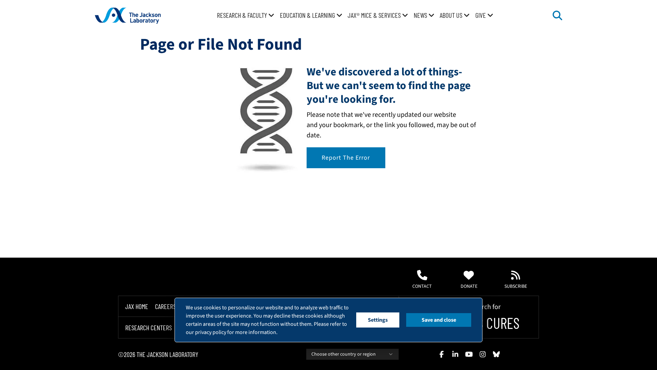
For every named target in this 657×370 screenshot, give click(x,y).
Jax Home (136, 306)
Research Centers (148, 327)
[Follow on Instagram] (482, 354)
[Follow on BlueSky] (496, 354)
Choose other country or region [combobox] (343, 354)
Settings (378, 320)
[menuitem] (245, 15)
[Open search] (557, 15)
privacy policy (210, 332)
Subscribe (515, 286)
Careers (165, 306)
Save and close (439, 320)
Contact (422, 286)
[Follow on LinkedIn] (455, 354)
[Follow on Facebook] (441, 354)
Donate (469, 286)
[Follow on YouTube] (468, 354)
